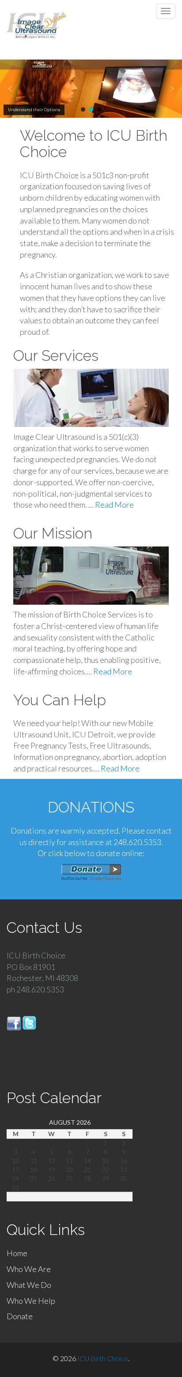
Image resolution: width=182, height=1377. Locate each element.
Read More (114, 504)
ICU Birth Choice (102, 1358)
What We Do (29, 1285)
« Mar (33, 1196)
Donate (20, 1316)
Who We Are (29, 1269)
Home (17, 1253)
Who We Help (31, 1301)
